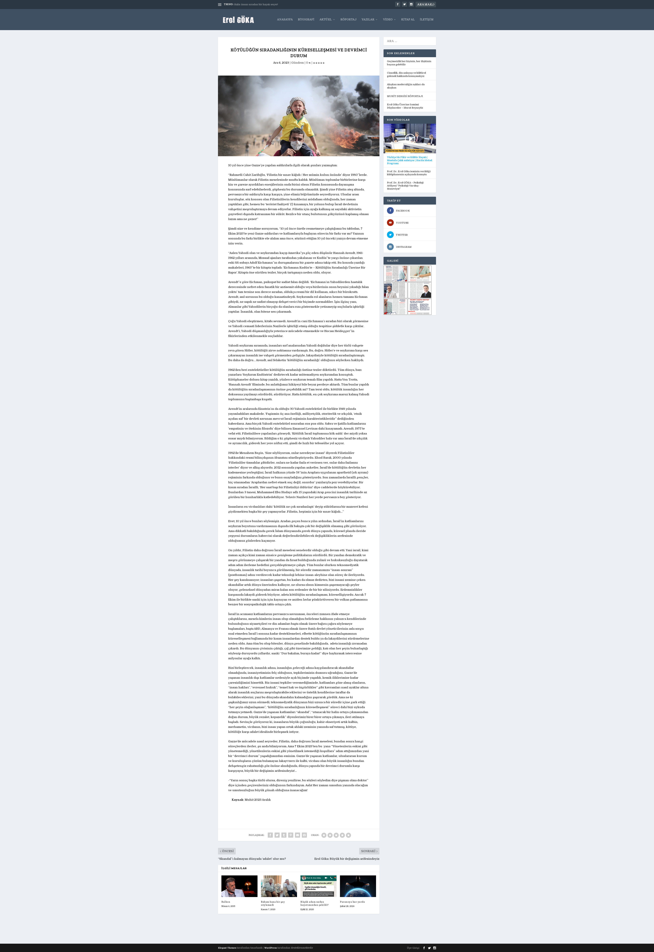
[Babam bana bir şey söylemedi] (279, 886)
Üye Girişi (413, 948)
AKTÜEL (326, 19)
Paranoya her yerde (352, 901)
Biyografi (306, 19)
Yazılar (368, 19)
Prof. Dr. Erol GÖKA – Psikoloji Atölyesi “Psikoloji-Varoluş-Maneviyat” (405, 185)
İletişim (426, 19)
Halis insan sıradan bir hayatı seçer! (256, 4)
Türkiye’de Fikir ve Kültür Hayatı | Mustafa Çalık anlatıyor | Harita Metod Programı (409, 160)
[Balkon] (239, 886)
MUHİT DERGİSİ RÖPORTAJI (405, 96)
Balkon (225, 901)
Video (388, 19)
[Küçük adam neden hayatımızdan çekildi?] (318, 886)
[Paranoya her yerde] (358, 886)
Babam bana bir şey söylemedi (273, 903)
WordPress (270, 948)
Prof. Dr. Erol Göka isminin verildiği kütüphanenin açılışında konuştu (409, 173)
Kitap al (408, 19)
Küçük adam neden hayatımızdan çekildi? (314, 903)
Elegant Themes (227, 948)
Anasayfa (285, 19)
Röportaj (348, 19)
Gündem (297, 62)
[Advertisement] (280, 931)
